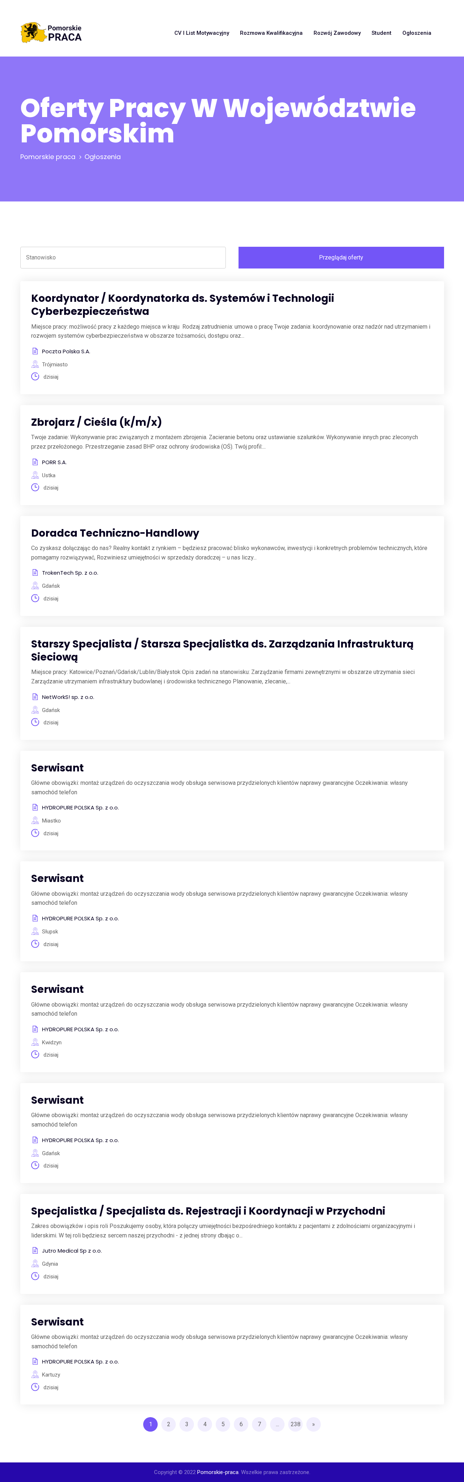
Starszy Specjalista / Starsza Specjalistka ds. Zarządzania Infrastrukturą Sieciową (222, 650)
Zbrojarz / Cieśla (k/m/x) (96, 422)
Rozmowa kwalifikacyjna (271, 33)
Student (382, 33)
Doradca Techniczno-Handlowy (115, 533)
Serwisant (57, 768)
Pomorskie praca (47, 156)
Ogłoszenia (416, 33)
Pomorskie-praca (218, 1472)
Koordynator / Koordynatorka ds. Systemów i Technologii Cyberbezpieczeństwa (182, 305)
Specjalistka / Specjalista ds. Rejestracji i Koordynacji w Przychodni (208, 1211)
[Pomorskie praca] (51, 33)
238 (296, 1424)
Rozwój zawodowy (337, 33)
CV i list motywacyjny (201, 33)
